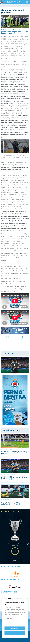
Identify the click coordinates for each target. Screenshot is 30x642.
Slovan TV (12, 474)
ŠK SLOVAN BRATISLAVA (14, 2)
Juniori (12, 449)
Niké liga (12, 499)
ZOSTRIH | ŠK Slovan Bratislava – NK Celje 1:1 (14, 478)
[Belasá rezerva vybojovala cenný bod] (15, 441)
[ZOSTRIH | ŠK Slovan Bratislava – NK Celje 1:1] (15, 466)
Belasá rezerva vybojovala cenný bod (14, 453)
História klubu (15, 560)
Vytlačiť (22, 339)
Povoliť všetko (15, 633)
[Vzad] (2, 543)
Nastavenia (15, 623)
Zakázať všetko (15, 628)
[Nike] (15, 574)
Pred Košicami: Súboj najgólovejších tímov (10, 503)
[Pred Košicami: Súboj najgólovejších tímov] (15, 491)
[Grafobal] (15, 587)
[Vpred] (28, 543)
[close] (24, 598)
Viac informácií (8, 618)
